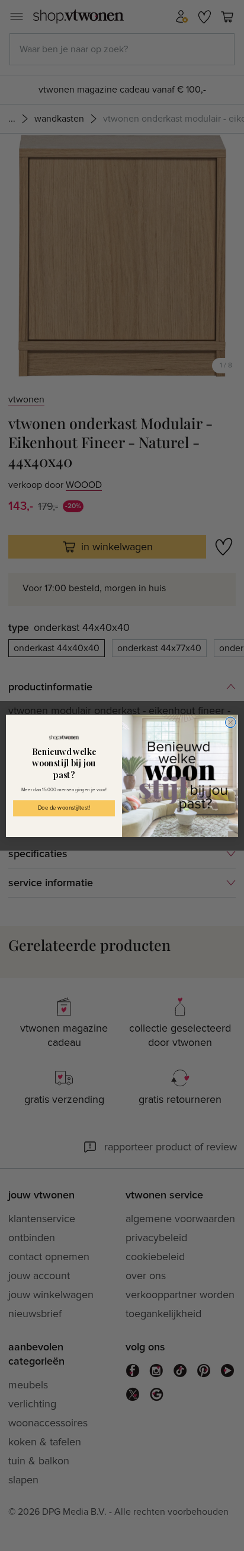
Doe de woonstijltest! (64, 807)
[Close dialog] (230, 722)
